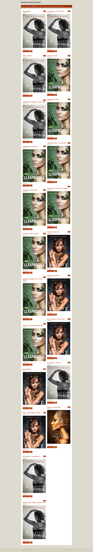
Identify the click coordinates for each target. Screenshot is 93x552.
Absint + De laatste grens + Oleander (31, 412)
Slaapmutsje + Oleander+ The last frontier (33, 325)
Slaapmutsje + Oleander (53, 99)
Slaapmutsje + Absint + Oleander (31, 233)
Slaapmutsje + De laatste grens (30, 146)
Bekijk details (25, 93)
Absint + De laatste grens (53, 231)
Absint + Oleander (27, 369)
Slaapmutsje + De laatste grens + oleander (57, 188)
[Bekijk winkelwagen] (63, 6)
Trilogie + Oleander (27, 55)
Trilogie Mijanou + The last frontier (55, 11)
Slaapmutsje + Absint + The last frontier (56, 143)
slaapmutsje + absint (52, 55)
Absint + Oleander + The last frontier (56, 319)
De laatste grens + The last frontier (31, 456)
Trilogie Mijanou (27, 11)
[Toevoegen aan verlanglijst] (31, 51)
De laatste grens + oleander (54, 362)
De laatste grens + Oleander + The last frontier (34, 502)
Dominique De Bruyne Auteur (31, 2)
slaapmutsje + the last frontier (30, 190)
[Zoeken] (60, 6)
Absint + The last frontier (53, 275)
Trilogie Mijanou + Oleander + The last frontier (34, 102)
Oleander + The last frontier (54, 407)
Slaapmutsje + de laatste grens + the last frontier (33, 279)
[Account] (58, 6)
